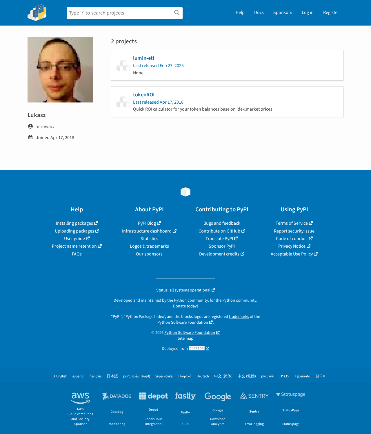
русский (267, 376)
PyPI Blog (147, 223)
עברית (284, 376)
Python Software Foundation (182, 322)
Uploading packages (74, 231)
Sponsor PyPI (222, 246)
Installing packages (74, 223)
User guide (74, 238)
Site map (185, 338)
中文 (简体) (223, 376)
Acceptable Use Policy (292, 254)
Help (240, 12)
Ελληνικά (184, 376)
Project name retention (74, 246)
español (78, 376)
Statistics (149, 238)
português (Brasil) (136, 376)
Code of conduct (292, 238)
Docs (259, 12)
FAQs (77, 254)
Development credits (219, 254)
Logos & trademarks (149, 246)
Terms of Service (292, 223)
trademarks (239, 317)
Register (331, 12)
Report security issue (294, 231)
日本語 (112, 376)
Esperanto (302, 376)
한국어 (321, 376)
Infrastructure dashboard (147, 231)
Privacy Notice (291, 246)
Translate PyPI (219, 238)
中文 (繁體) (247, 376)
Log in (308, 12)
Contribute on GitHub (219, 231)
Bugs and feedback (221, 223)
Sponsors (282, 12)
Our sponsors (149, 254)
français (95, 376)
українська (163, 376)
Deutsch (203, 376)
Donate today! (185, 306)
